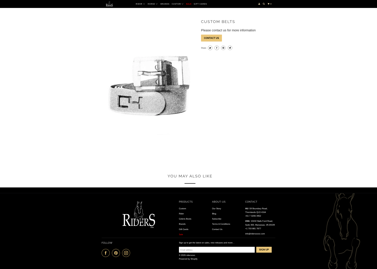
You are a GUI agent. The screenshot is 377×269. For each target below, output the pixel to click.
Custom (177, 4)
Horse (152, 4)
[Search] (264, 3)
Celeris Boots (185, 219)
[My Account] (259, 3)
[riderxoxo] (117, 4)
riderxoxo (190, 255)
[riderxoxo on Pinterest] (116, 253)
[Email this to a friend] (229, 48)
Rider (139, 4)
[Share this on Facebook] (216, 48)
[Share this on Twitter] (209, 48)
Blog (214, 213)
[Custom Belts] (150, 90)
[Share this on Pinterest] (223, 48)
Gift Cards (200, 4)
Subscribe (216, 219)
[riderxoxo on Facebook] (106, 253)
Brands (165, 4)
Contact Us (211, 38)
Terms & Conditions (221, 224)
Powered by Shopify (188, 259)
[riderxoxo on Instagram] (127, 253)
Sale (189, 4)
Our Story (216, 208)
